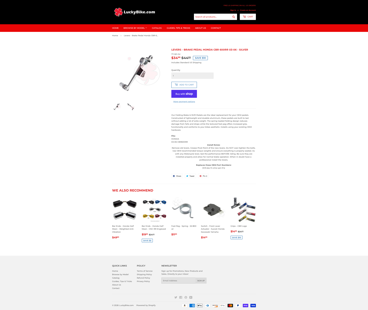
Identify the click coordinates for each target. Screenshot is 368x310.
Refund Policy (143, 278)
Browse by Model (134, 28)
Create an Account (248, 10)
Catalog (157, 28)
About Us (200, 28)
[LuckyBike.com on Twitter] (175, 298)
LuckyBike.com (126, 305)
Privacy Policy (143, 281)
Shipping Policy (144, 274)
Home (115, 28)
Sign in (233, 10)
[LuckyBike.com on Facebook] (180, 298)
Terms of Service (145, 271)
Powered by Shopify (146, 305)
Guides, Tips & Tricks (178, 28)
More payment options (184, 101)
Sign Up (201, 281)
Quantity (175, 70)
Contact (216, 28)
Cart (250, 16)
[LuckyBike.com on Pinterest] (185, 298)
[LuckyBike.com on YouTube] (190, 298)
